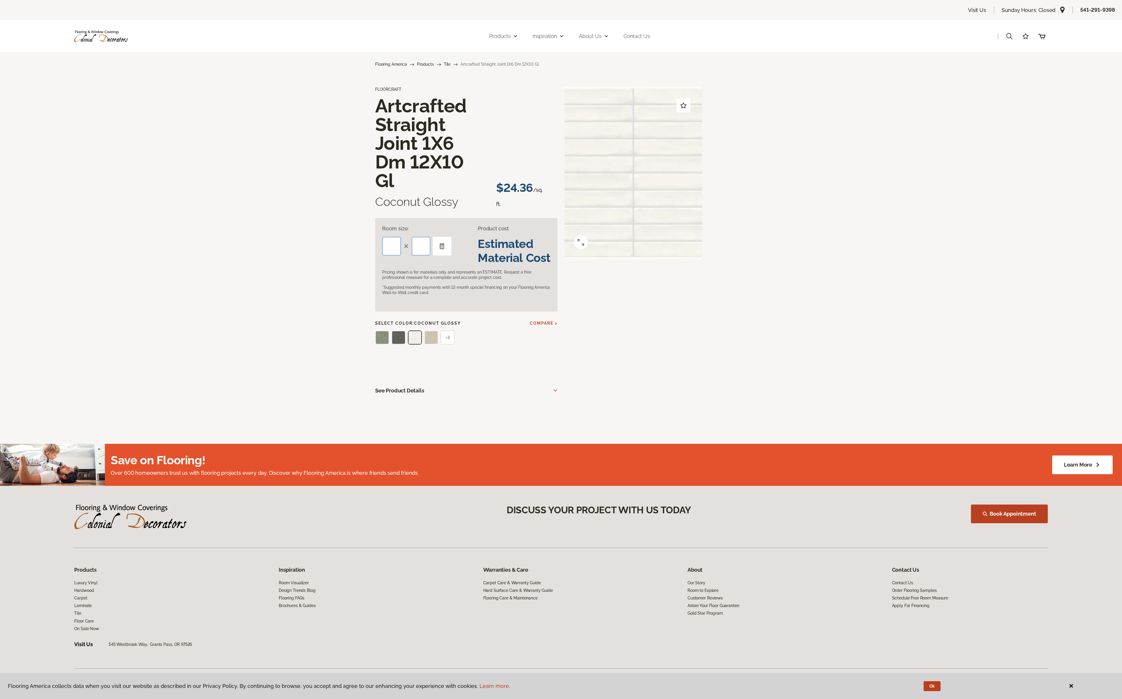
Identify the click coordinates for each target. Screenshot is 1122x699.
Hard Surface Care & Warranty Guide (518, 590)
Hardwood (84, 590)
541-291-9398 (1097, 10)
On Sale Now (86, 628)
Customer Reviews (705, 598)
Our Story (696, 582)
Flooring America (391, 64)
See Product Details (399, 390)
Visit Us (977, 10)
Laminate (83, 605)
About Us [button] (590, 36)
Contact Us (637, 36)
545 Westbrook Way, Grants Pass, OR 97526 (150, 644)
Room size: (395, 228)
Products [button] (500, 36)
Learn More (1078, 465)
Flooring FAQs (291, 598)
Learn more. (494, 686)
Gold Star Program (705, 613)
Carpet (80, 598)
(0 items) (1041, 36)
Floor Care (84, 621)
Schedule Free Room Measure (920, 598)
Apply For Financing (910, 605)
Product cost (493, 228)
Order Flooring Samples (914, 590)
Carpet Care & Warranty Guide (512, 582)
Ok (932, 686)
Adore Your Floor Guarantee (713, 605)
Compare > (543, 323)
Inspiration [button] (545, 36)
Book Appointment (1013, 514)
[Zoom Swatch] (581, 242)
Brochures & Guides (297, 605)
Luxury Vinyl (85, 582)
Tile (447, 64)
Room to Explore (703, 590)
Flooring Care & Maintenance (510, 598)
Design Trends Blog (297, 590)
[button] (1009, 36)
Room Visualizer (294, 582)
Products (425, 64)
